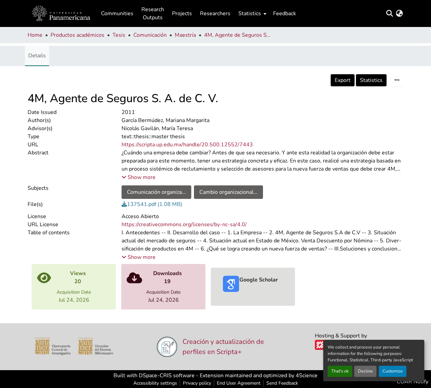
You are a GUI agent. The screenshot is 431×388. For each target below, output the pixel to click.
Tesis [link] (118, 35)
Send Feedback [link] (282, 383)
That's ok (340, 371)
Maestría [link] (185, 35)
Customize (393, 371)
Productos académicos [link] (77, 35)
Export (343, 80)
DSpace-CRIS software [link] (167, 375)
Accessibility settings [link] (155, 383)
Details (37, 55)
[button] (61, 13)
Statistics (371, 80)
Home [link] (35, 35)
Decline (365, 371)
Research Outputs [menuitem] (152, 13)
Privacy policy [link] (197, 383)
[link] (262, 204)
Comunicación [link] (150, 35)
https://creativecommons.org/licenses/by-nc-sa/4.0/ (184, 224)
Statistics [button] (249, 13)
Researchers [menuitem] (215, 13)
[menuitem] (251, 13)
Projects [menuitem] (182, 13)
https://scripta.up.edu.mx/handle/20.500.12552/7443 (187, 144)
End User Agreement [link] (239, 383)
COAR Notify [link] (411, 381)
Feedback (284, 13)
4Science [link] (307, 375)
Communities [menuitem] (117, 13)
